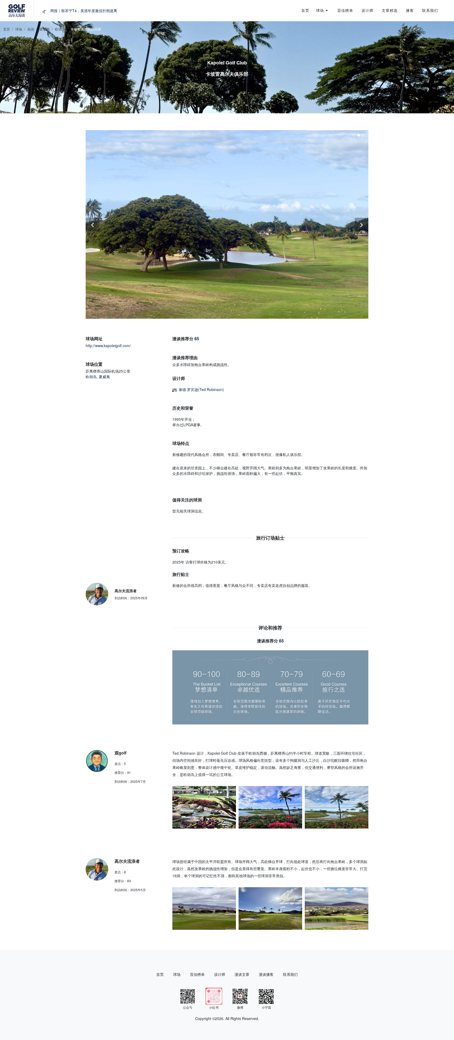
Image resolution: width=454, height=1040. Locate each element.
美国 (30, 29)
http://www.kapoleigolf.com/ (108, 345)
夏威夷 (44, 29)
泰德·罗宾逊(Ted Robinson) (201, 389)
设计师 (219, 974)
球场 (18, 29)
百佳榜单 (197, 974)
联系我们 (290, 974)
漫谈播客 (266, 974)
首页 (6, 29)
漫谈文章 (242, 974)
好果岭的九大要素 (65, 10)
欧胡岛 (60, 29)
